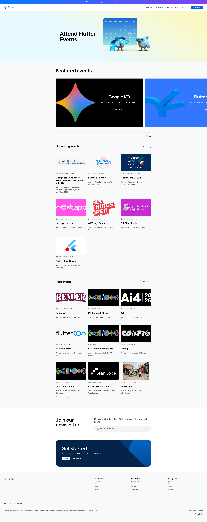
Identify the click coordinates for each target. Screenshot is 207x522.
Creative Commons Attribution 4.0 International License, (49, 510)
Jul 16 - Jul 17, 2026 (62, 344)
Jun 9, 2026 (92, 382)
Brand (96, 486)
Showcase (169, 7)
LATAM (138, 173)
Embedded (171, 489)
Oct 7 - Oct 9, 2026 (62, 219)
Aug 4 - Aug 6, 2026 (127, 309)
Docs (182, 7)
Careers (97, 481)
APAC (72, 257)
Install (66, 458)
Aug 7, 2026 (92, 309)
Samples (133, 486)
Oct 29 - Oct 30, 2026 (63, 257)
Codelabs (134, 484)
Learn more (119, 109)
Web (169, 484)
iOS (169, 492)
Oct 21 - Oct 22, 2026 (127, 219)
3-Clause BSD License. (92, 510)
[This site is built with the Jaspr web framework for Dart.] (198, 514)
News (96, 484)
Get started (197, 7)
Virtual (72, 173)
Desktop (170, 486)
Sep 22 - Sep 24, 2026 (128, 173)
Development (149, 7)
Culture (97, 489)
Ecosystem (159, 7)
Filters (146, 146)
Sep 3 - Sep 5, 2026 (94, 173)
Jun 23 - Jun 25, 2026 (127, 344)
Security (201, 510)
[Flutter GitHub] (11, 503)
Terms (190, 510)
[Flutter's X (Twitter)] (8, 503)
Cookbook (134, 489)
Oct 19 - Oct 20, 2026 (95, 219)
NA (104, 219)
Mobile (170, 481)
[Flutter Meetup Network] (14, 503)
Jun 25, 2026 (60, 382)
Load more (61, 398)
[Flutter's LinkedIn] (18, 503)
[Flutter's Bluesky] (21, 503)
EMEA (103, 173)
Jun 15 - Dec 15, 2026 (62, 173)
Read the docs (78, 458)
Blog (176, 7)
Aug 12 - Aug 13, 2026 (62, 309)
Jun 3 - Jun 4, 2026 (127, 382)
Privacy (195, 510)
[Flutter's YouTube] (5, 503)
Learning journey (136, 481)
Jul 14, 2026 (92, 344)
